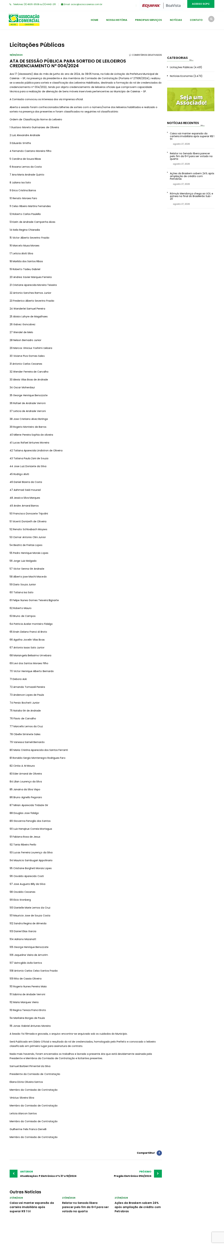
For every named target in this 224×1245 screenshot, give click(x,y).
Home (94, 20)
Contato (196, 20)
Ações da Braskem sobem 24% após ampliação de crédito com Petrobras (138, 1207)
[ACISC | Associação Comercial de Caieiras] (24, 20)
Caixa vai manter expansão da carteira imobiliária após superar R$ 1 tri (32, 1207)
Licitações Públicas (181, 67)
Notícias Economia (181, 76)
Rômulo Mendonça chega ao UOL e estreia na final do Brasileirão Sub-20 (191, 196)
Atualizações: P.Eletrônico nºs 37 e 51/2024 (48, 1174)
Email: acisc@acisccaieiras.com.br (83, 4)
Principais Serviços (148, 20)
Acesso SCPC (201, 4)
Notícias (176, 20)
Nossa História (116, 20)
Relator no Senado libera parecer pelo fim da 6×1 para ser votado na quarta (85, 1207)
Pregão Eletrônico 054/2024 (132, 1174)
